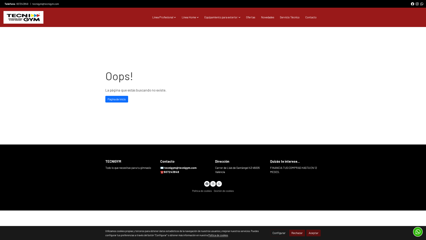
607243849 (22, 3)
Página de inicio (116, 99)
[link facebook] (412, 3)
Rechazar (297, 232)
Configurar (279, 232)
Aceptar (314, 232)
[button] (164, 17)
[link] (23, 17)
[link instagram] (417, 3)
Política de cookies (202, 190)
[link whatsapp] (421, 3)
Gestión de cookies (224, 190)
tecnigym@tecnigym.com (45, 3)
